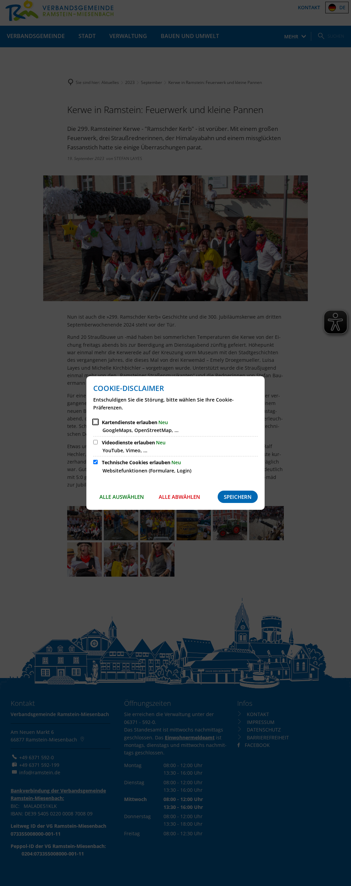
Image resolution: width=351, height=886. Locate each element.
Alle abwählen (179, 496)
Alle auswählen (121, 496)
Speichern (238, 496)
